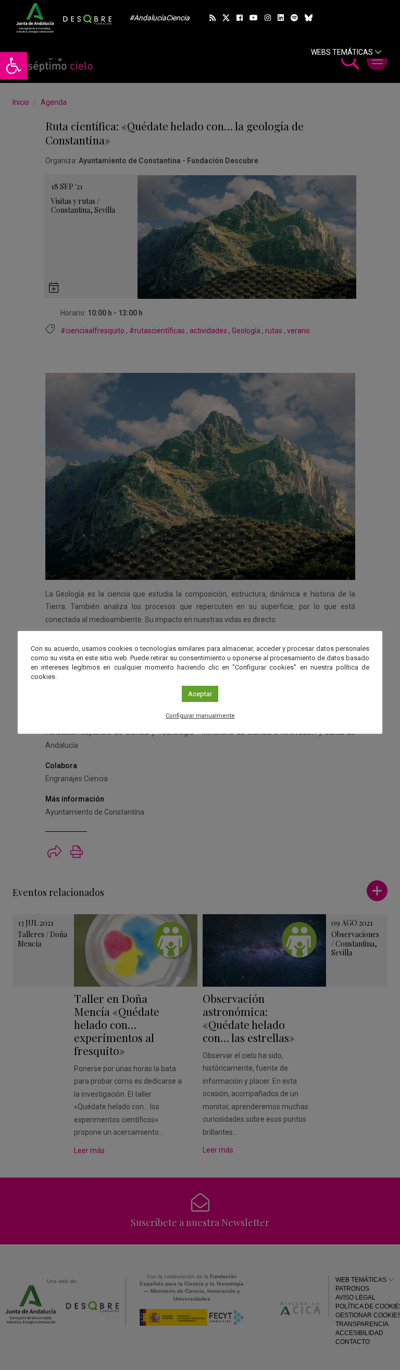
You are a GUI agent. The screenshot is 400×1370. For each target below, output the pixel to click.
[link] (13, 65)
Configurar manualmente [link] (200, 715)
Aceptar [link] (200, 694)
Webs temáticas (342, 52)
